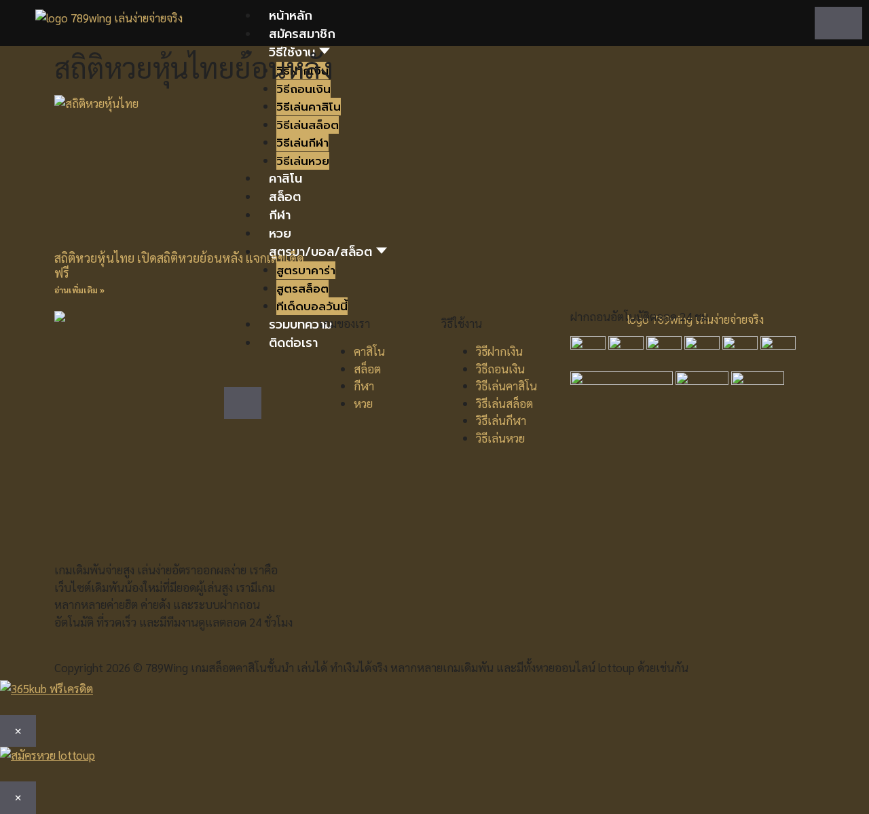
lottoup (616, 667)
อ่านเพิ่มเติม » (79, 289)
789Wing (166, 667)
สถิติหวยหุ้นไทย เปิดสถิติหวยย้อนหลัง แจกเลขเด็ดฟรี (179, 265)
